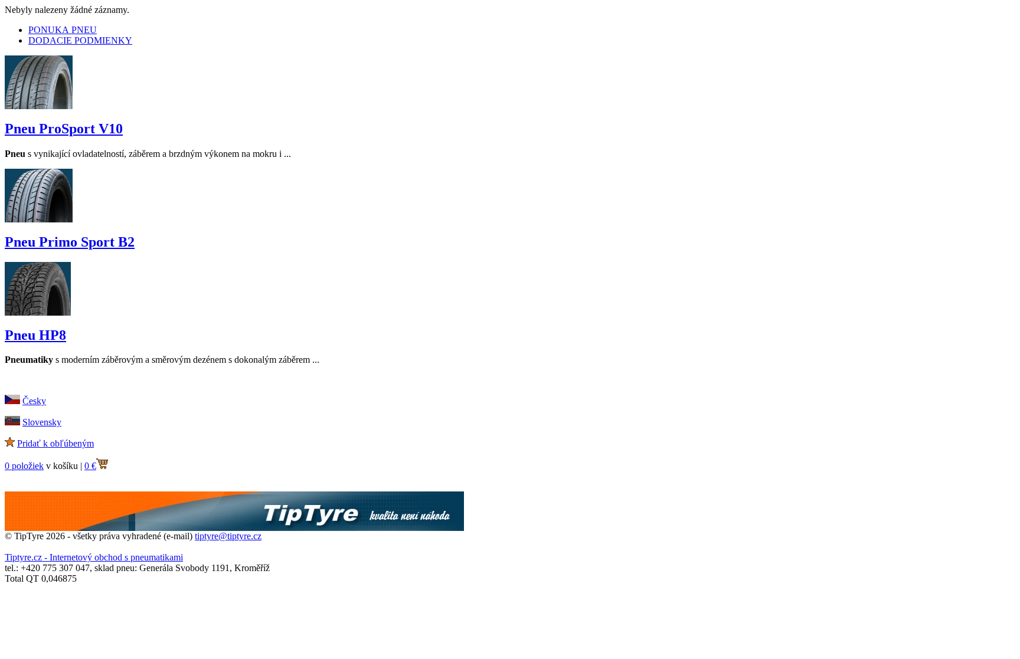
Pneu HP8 (35, 335)
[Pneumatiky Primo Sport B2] (39, 219)
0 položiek (24, 466)
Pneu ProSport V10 (64, 128)
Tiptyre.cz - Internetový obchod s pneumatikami (94, 557)
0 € (90, 466)
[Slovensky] (12, 422)
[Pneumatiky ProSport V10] (39, 106)
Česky (34, 401)
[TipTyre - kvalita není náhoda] (234, 528)
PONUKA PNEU (62, 30)
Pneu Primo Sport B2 (70, 242)
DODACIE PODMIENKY (80, 40)
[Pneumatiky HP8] (38, 312)
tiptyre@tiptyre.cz (228, 536)
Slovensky (41, 422)
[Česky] (12, 401)
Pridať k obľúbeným (55, 443)
